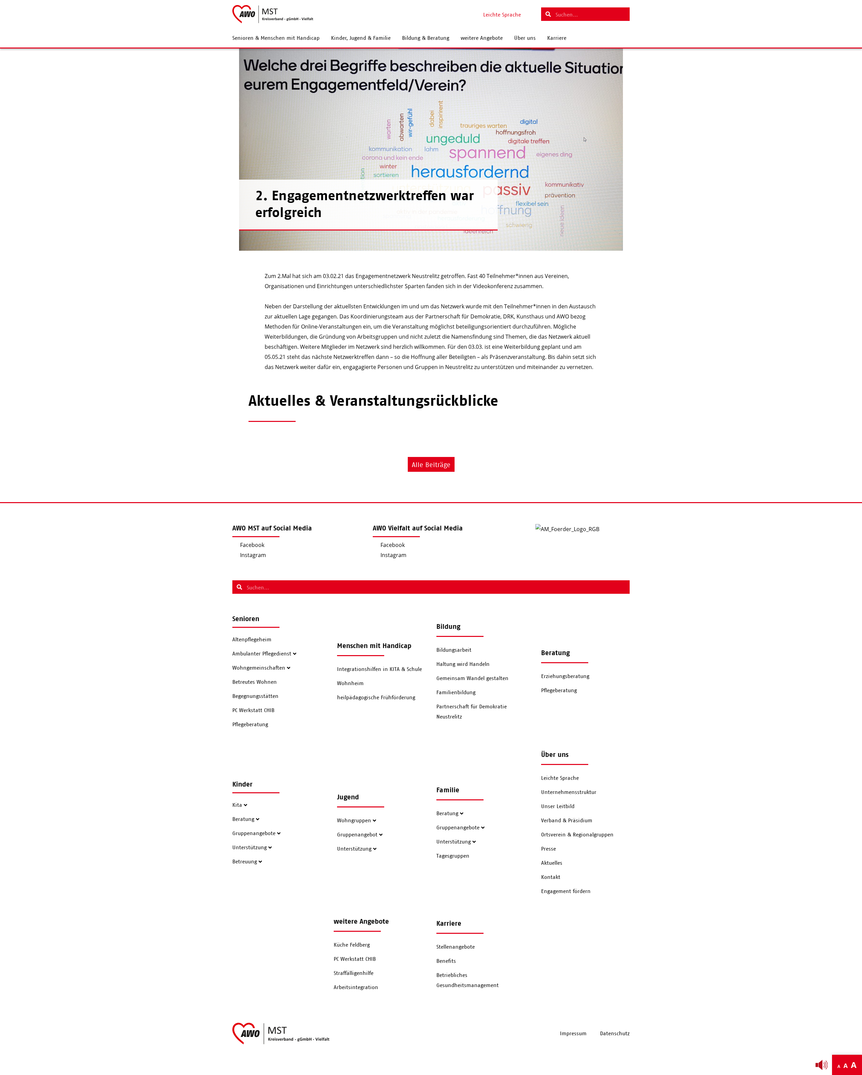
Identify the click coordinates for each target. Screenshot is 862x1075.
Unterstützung (249, 847)
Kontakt (550, 877)
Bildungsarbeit (453, 650)
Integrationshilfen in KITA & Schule (379, 669)
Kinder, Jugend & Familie (361, 38)
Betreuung (244, 861)
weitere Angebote (482, 38)
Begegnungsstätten (255, 696)
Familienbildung (455, 692)
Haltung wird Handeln (463, 664)
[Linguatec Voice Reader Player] (821, 1065)
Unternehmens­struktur (568, 792)
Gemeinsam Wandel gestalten (472, 678)
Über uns (525, 38)
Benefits (446, 961)
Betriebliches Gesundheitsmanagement (467, 980)
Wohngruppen (354, 820)
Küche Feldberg (352, 945)
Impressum (573, 1033)
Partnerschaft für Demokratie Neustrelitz (471, 711)
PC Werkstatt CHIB (253, 710)
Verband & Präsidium (566, 820)
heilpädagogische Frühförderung (376, 697)
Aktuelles (551, 863)
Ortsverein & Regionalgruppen (577, 834)
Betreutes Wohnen (254, 682)
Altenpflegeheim (251, 639)
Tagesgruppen (452, 856)
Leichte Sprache (560, 778)
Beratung (243, 819)
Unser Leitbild (557, 806)
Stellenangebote (455, 947)
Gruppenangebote (253, 833)
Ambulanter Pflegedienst (261, 653)
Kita (237, 805)
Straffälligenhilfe (353, 973)
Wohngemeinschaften (258, 668)
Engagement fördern (566, 891)
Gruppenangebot (357, 834)
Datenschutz (615, 1033)
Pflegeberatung (250, 724)
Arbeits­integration (356, 987)
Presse (548, 849)
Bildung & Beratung (425, 38)
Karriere (556, 38)
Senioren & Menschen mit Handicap (276, 38)
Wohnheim (350, 683)
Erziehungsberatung (565, 676)
